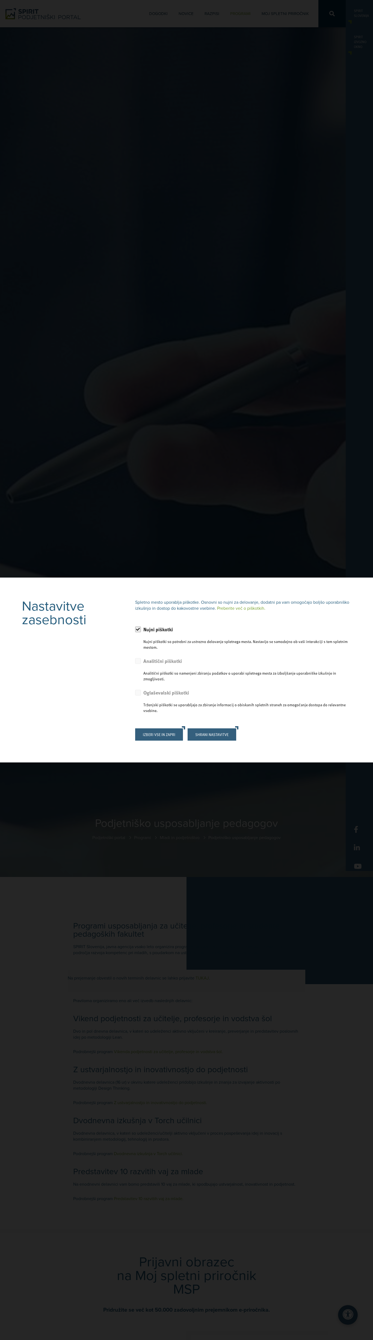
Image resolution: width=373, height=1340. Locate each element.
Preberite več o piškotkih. (241, 608)
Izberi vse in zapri (159, 734)
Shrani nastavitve (212, 734)
